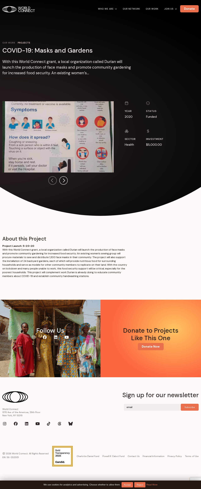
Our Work (152, 8)
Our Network (131, 8)
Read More (152, 484)
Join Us (169, 8)
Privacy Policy (175, 456)
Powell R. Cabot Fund (114, 456)
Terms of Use (192, 456)
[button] (63, 181)
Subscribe (190, 407)
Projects (24, 42)
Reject (140, 485)
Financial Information (153, 456)
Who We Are (106, 8)
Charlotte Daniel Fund (88, 456)
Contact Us (134, 456)
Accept (127, 485)
